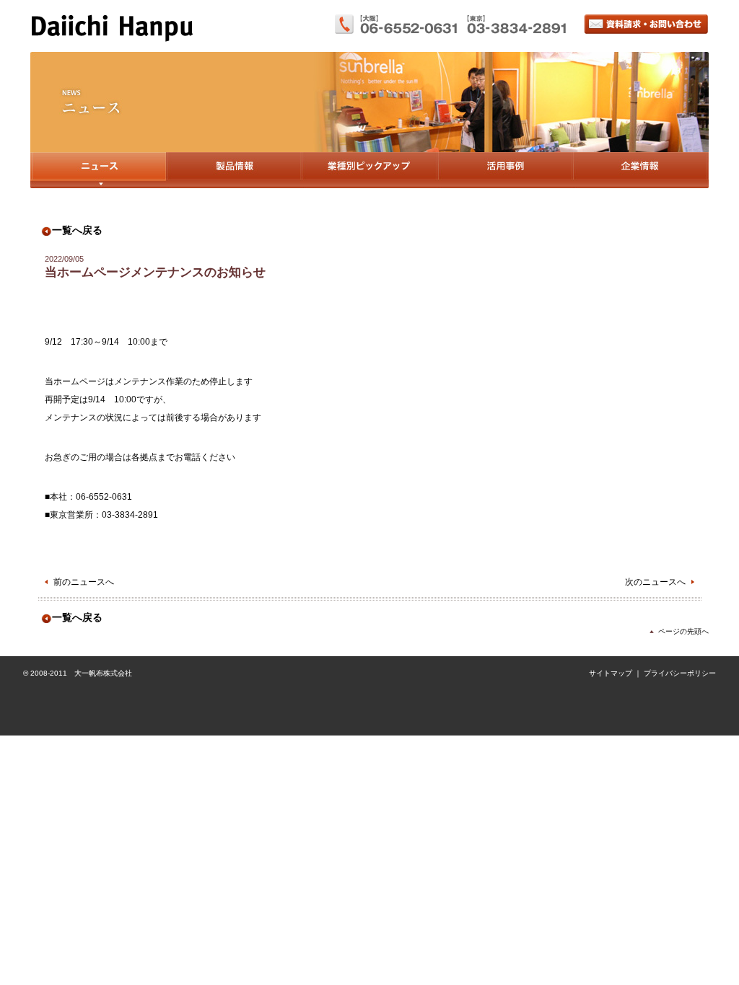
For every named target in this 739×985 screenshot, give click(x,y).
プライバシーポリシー (680, 673)
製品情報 (233, 170)
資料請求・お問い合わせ (646, 24)
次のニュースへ (655, 582)
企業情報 (640, 170)
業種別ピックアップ (369, 170)
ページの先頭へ (683, 631)
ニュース (98, 170)
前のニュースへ (83, 582)
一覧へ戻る (77, 230)
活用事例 (504, 170)
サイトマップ (610, 673)
